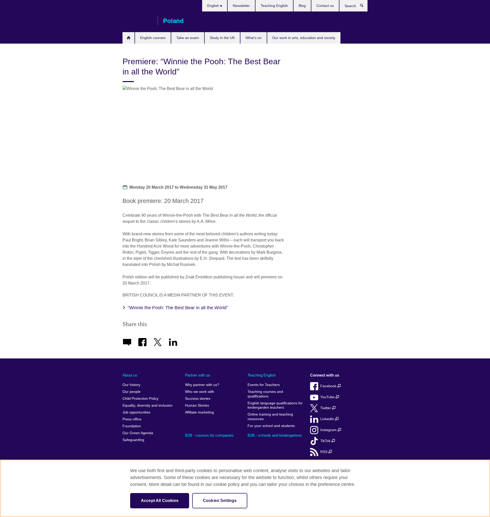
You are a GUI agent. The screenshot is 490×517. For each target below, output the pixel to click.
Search (364, 6)
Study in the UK (222, 38)
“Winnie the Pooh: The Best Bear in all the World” (178, 307)
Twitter (326, 408)
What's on (254, 38)
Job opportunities (136, 412)
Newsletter (241, 6)
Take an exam (187, 38)
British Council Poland (137, 21)
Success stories (197, 398)
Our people (131, 392)
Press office (131, 419)
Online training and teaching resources (270, 416)
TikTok (326, 441)
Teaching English (274, 6)
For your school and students (271, 426)
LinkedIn (327, 419)
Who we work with (199, 392)
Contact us (325, 6)
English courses (153, 38)
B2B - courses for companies (209, 435)
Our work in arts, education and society (303, 38)
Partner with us (197, 375)
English (213, 6)
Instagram (329, 430)
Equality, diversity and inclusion (147, 405)
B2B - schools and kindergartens (275, 435)
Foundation (131, 426)
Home (128, 38)
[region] (245, 488)
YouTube (328, 397)
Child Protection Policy (140, 398)
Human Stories (197, 405)
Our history (131, 385)
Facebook (328, 386)
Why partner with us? (202, 385)
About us (129, 375)
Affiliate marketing (199, 412)
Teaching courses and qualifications (265, 394)
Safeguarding (133, 440)
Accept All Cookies (159, 500)
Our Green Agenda (137, 433)
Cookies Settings (220, 500)
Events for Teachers (264, 385)
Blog (302, 6)
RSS (324, 452)
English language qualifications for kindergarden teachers (275, 405)
